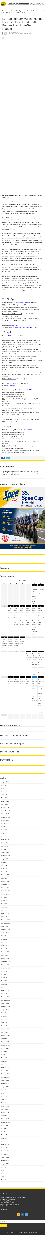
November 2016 (5, 1154)
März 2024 (4, 871)
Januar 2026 (4, 804)
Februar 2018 (5, 1106)
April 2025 (4, 833)
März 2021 (4, 987)
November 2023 (5, 884)
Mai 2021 (4, 981)
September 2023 (5, 891)
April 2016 (4, 1176)
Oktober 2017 (5, 1119)
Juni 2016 (4, 1170)
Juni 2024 (4, 862)
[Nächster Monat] (41, 580)
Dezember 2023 (5, 881)
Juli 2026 (4, 785)
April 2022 (4, 945)
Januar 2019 (4, 1070)
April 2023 (4, 907)
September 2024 (5, 855)
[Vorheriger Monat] (4, 580)
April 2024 (4, 868)
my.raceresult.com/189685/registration (26, 327)
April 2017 (4, 1138)
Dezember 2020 (5, 997)
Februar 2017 (5, 1144)
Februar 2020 (5, 1029)
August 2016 (5, 1164)
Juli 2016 (4, 1167)
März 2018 (4, 1103)
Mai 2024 (4, 865)
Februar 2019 (5, 1067)
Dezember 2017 (5, 1112)
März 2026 (4, 798)
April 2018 (4, 1099)
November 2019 (5, 1038)
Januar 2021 (4, 993)
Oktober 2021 (5, 965)
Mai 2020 (4, 1019)
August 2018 (5, 1087)
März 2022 (4, 949)
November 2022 (5, 923)
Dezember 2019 (5, 1035)
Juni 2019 (4, 1054)
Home (3, 11)
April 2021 (4, 984)
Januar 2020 (4, 1032)
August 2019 (5, 1048)
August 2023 (5, 894)
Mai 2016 (4, 1173)
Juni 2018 (4, 1093)
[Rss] (18, 1214)
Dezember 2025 (5, 807)
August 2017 (5, 1125)
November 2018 (5, 1077)
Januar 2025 (4, 843)
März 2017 (4, 1141)
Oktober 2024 (5, 852)
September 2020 (5, 1006)
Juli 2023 (4, 897)
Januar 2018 (4, 1109)
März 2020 (4, 1026)
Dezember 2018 (5, 1074)
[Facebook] (22, 1214)
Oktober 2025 (5, 814)
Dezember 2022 (5, 920)
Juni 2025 (4, 827)
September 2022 (5, 929)
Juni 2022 (4, 939)
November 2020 (5, 1000)
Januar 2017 (4, 1148)
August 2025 (5, 820)
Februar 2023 (5, 913)
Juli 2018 (4, 1090)
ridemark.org (12, 385)
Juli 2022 (4, 936)
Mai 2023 (4, 904)
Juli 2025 (4, 823)
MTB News (20, 33)
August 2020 (5, 1010)
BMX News (14, 33)
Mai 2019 (4, 1058)
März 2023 (4, 910)
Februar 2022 (5, 952)
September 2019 (5, 1045)
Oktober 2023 (5, 888)
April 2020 (4, 1022)
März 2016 (4, 1180)
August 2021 (5, 971)
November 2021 (5, 961)
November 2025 (5, 810)
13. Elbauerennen (13, 336)
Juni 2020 (4, 1016)
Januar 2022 (4, 955)
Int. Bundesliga (15, 302)
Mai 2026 (4, 791)
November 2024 (5, 849)
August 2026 (5, 782)
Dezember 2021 (5, 958)
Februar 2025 (5, 839)
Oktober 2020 (5, 1003)
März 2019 (4, 1064)
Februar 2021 (5, 990)
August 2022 (5, 932)
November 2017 (5, 1115)
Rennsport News (28, 33)
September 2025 (5, 817)
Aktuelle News (10, 11)
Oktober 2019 (5, 1042)
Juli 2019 (4, 1051)
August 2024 (5, 859)
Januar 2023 (4, 916)
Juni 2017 (4, 1131)
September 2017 (5, 1122)
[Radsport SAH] (22, 4)
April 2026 (4, 794)
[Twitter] (26, 1214)
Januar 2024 (4, 878)
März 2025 (4, 836)
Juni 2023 (4, 900)
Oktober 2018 (5, 1080)
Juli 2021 (4, 974)
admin (5, 32)
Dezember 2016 (5, 1151)
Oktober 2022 (5, 926)
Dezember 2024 (5, 846)
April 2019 (4, 1061)
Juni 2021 (4, 977)
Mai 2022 (4, 942)
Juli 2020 (4, 1013)
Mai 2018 (4, 1096)
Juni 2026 (4, 788)
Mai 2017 (4, 1135)
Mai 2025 (4, 830)
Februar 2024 (5, 875)
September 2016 (5, 1160)
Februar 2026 (5, 801)
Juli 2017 (4, 1128)
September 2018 (5, 1083)
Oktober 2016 (5, 1157)
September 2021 (5, 968)
